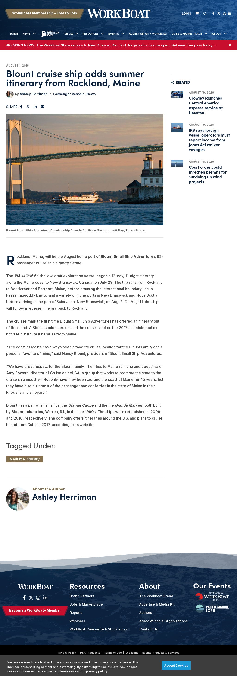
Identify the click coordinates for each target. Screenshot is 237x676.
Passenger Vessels (68, 94)
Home (14, 33)
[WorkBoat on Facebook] (213, 13)
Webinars (77, 621)
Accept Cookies (176, 665)
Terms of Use (113, 652)
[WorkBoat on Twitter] (218, 13)
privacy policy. (97, 671)
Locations (132, 652)
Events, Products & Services (160, 652)
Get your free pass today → (193, 45)
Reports (76, 613)
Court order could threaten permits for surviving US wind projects (208, 174)
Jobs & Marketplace (187, 33)
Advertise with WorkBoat (148, 33)
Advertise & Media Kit (157, 604)
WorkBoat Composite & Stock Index (98, 629)
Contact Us (148, 629)
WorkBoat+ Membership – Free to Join (44, 13)
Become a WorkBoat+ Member (35, 610)
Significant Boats (50, 37)
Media (69, 33)
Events (113, 33)
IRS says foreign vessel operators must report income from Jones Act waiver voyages (209, 139)
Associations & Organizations (163, 621)
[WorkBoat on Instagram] (224, 13)
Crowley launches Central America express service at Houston (206, 105)
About (216, 33)
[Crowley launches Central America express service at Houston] (177, 94)
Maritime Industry (24, 459)
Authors (145, 613)
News (27, 33)
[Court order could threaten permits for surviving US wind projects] (177, 163)
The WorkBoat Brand (156, 596)
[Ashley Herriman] (10, 94)
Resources (91, 33)
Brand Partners (82, 596)
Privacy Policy (67, 652)
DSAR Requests (90, 652)
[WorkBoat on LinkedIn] (229, 13)
